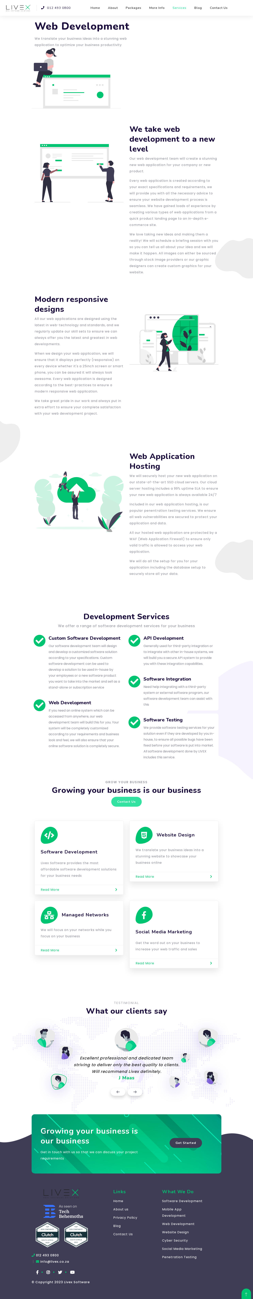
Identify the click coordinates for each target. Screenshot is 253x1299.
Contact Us (219, 8)
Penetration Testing (179, 1257)
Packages (133, 8)
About (113, 8)
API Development (163, 638)
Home (95, 8)
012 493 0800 (58, 8)
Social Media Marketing (182, 1249)
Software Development (182, 1201)
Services (179, 8)
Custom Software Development (84, 638)
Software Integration (167, 679)
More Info (157, 8)
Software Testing (163, 720)
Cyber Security (175, 1240)
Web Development (70, 703)
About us (120, 1209)
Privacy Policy (125, 1217)
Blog (198, 8)
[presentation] (118, 1092)
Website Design (175, 1232)
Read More (50, 889)
